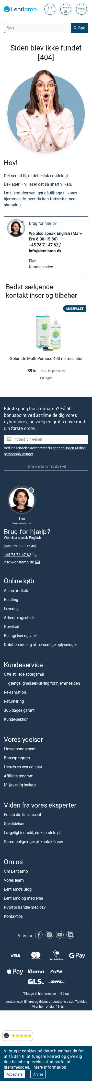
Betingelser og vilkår (21, 635)
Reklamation (15, 692)
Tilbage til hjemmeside (39, 993)
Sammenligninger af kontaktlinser (33, 841)
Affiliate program (18, 776)
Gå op (64, 993)
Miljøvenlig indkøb (20, 785)
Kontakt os (13, 916)
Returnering (14, 701)
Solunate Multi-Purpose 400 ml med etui (46, 358)
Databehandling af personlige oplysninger (40, 644)
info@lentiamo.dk (45, 251)
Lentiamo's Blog (17, 889)
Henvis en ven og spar (23, 767)
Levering (11, 608)
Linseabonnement (19, 749)
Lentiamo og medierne (23, 898)
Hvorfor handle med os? (25, 907)
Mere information (49, 1067)
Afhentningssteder (20, 617)
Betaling (11, 599)
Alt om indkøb (16, 590)
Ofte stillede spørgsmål (24, 674)
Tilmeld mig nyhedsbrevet (46, 466)
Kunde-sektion (16, 719)
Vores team (14, 880)
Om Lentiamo (16, 871)
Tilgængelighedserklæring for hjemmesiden (42, 683)
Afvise (38, 1074)
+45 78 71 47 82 (43, 245)
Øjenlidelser (14, 823)
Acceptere (14, 1074)
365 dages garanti (20, 710)
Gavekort (11, 626)
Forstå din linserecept (22, 814)
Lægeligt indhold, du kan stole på (33, 832)
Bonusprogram (17, 758)
